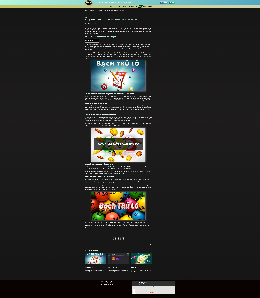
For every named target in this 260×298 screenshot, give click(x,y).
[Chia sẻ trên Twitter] (116, 238)
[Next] (149, 261)
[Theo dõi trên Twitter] (105, 282)
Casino (119, 6)
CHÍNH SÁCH (113, 284)
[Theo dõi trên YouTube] (111, 282)
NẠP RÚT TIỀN (107, 284)
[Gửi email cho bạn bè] (118, 238)
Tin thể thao (151, 6)
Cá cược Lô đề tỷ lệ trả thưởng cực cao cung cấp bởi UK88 (118, 266)
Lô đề (140, 6)
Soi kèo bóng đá (133, 6)
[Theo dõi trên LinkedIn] (109, 282)
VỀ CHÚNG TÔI (100, 284)
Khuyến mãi (113, 6)
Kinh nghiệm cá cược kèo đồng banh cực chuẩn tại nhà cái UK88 (102, 244)
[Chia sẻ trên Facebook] (113, 238)
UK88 (86, 10)
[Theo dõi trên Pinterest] (107, 282)
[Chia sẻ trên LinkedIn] (123, 238)
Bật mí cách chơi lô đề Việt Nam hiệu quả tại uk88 (140, 266)
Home (107, 6)
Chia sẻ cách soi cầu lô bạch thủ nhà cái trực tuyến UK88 (95, 266)
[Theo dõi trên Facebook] (102, 282)
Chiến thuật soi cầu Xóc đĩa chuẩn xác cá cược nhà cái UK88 (135, 244)
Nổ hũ (144, 6)
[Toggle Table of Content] (96, 41)
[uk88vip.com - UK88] (91, 2)
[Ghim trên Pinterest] (121, 238)
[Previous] (87, 261)
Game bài (125, 6)
